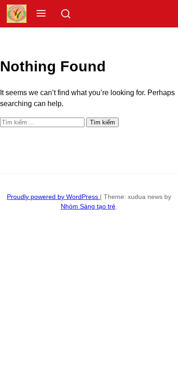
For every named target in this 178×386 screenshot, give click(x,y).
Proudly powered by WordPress (53, 196)
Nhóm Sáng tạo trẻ (88, 206)
